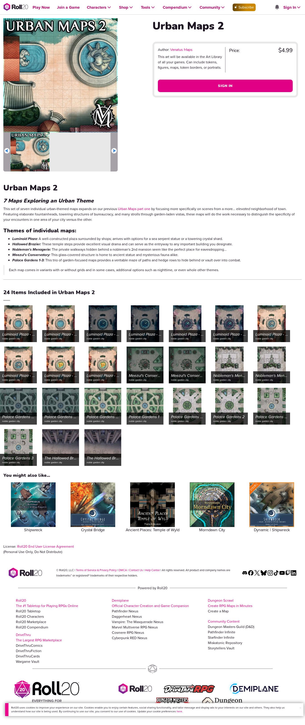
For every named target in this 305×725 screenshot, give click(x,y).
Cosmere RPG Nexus (128, 632)
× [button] (300, 708)
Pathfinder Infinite (221, 632)
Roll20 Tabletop (28, 611)
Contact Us (136, 570)
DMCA (123, 570)
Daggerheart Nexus (127, 616)
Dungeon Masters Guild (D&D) (231, 626)
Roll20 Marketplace (31, 621)
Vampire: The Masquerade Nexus (137, 621)
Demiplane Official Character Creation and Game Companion (150, 603)
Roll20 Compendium (32, 627)
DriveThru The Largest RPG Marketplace (39, 637)
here (179, 711)
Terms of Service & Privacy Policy (96, 570)
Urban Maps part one (134, 208)
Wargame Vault (27, 661)
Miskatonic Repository (225, 642)
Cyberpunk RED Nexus (129, 637)
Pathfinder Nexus (125, 611)
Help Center (152, 570)
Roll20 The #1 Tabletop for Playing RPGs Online (47, 603)
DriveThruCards (28, 656)
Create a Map (218, 611)
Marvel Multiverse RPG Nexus (135, 627)
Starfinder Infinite (221, 637)
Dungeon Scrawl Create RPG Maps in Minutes (230, 603)
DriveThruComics (29, 645)
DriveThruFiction (29, 650)
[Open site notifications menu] (277, 7)
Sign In (225, 85)
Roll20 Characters (30, 616)
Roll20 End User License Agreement (45, 546)
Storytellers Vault (221, 648)
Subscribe (246, 7)
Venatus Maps (181, 49)
